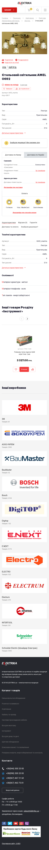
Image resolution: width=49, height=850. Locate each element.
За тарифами (40, 171)
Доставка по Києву (13, 155)
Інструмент (6, 731)
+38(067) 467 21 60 (15, 778)
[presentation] (22, 319)
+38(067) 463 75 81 (15, 783)
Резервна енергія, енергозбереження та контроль (22, 753)
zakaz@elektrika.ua (31, 811)
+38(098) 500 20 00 (15, 773)
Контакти (7, 761)
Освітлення (6, 709)
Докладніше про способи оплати (24, 213)
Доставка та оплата (10, 227)
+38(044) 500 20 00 (15, 768)
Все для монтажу (9, 725)
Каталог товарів (11, 690)
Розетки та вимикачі (10, 704)
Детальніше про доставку (13, 187)
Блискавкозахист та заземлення (15, 747)
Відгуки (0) (22, 223)
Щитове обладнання (10, 742)
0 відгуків (23, 85)
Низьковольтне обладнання (13, 698)
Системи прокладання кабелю (14, 720)
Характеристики (9, 223)
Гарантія (33, 223)
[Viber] (27, 823)
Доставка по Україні (35, 155)
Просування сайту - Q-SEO (11, 843)
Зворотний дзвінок (12, 790)
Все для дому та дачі (10, 736)
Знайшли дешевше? (29, 227)
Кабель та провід (9, 715)
